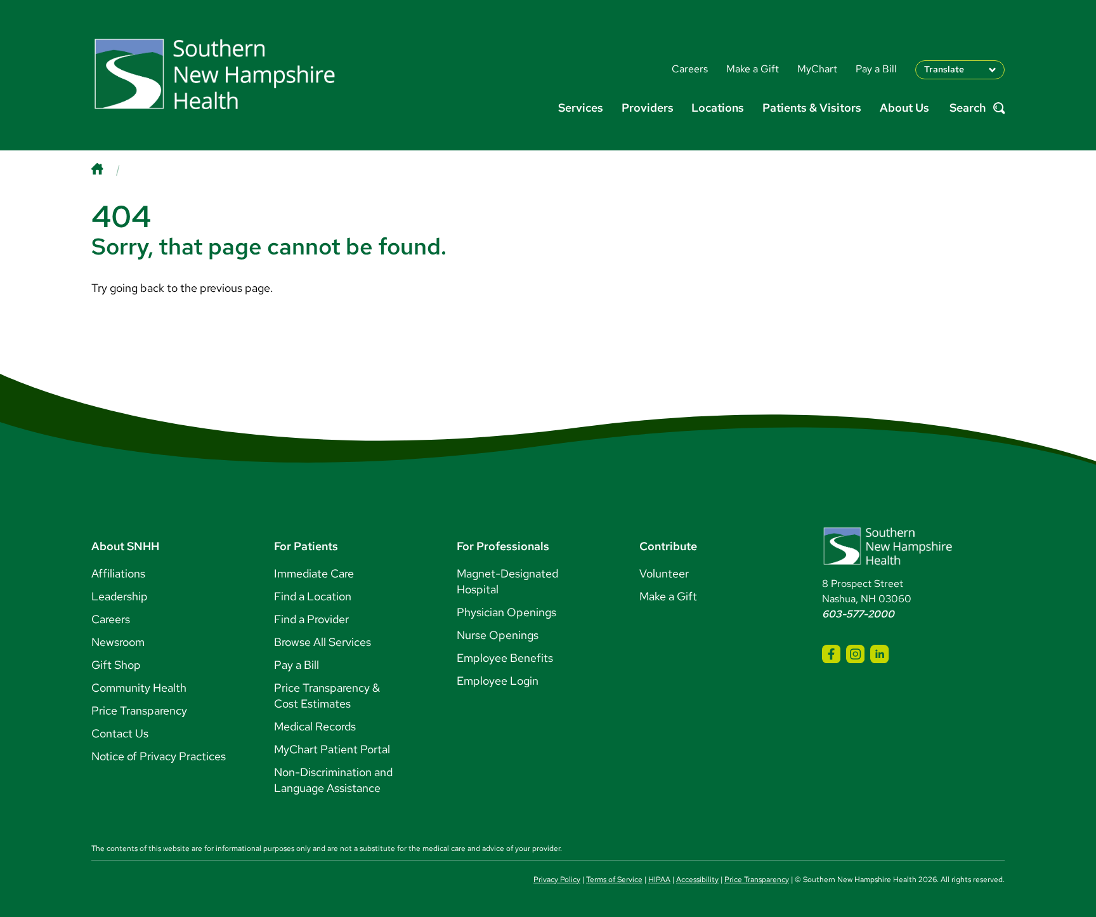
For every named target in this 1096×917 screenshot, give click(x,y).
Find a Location (312, 596)
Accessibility (697, 879)
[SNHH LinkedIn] (879, 654)
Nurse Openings (497, 635)
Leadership (119, 596)
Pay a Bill (296, 664)
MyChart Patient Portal (332, 749)
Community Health (138, 687)
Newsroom (118, 642)
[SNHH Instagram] (855, 654)
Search (967, 108)
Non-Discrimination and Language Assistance (333, 780)
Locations (717, 107)
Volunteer (664, 573)
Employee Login (497, 680)
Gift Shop (116, 664)
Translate (944, 69)
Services (580, 107)
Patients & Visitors (811, 107)
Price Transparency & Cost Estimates (327, 695)
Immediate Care (314, 573)
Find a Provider (311, 619)
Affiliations (118, 573)
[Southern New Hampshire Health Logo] (887, 562)
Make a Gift (668, 596)
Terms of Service (614, 879)
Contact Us (119, 733)
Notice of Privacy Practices (158, 756)
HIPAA (659, 879)
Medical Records (315, 726)
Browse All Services (322, 642)
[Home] (109, 169)
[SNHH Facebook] (831, 654)
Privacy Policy (556, 879)
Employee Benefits (505, 657)
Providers (648, 107)
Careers (110, 619)
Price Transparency (139, 710)
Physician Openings (506, 612)
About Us (904, 107)
